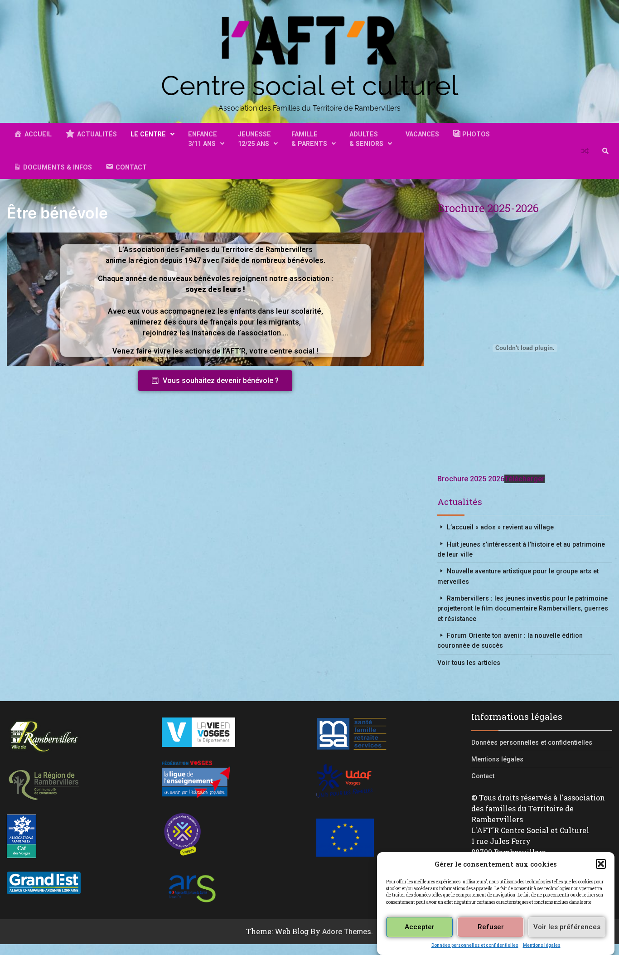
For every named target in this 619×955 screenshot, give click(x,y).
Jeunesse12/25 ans (254, 139)
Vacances (422, 134)
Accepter (420, 927)
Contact (482, 776)
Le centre (148, 134)
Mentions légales (542, 944)
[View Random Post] (585, 150)
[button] (600, 863)
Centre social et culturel (309, 86)
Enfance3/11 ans (202, 139)
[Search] (605, 151)
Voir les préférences (566, 927)
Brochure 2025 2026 (470, 479)
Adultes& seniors (366, 139)
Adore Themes (346, 931)
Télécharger (524, 479)
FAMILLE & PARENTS (309, 139)
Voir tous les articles (468, 662)
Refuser (491, 927)
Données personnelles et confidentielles (474, 944)
